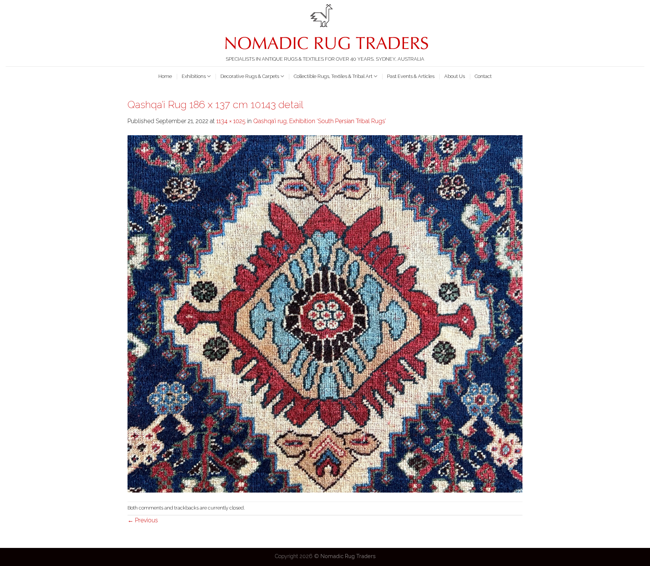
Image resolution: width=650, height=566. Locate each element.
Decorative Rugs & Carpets (249, 76)
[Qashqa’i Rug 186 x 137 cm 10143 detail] (325, 313)
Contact (483, 76)
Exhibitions (194, 76)
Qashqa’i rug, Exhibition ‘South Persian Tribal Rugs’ (319, 121)
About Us (454, 76)
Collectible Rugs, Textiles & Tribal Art (333, 76)
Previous (143, 520)
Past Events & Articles (410, 76)
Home (165, 76)
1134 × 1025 (231, 121)
